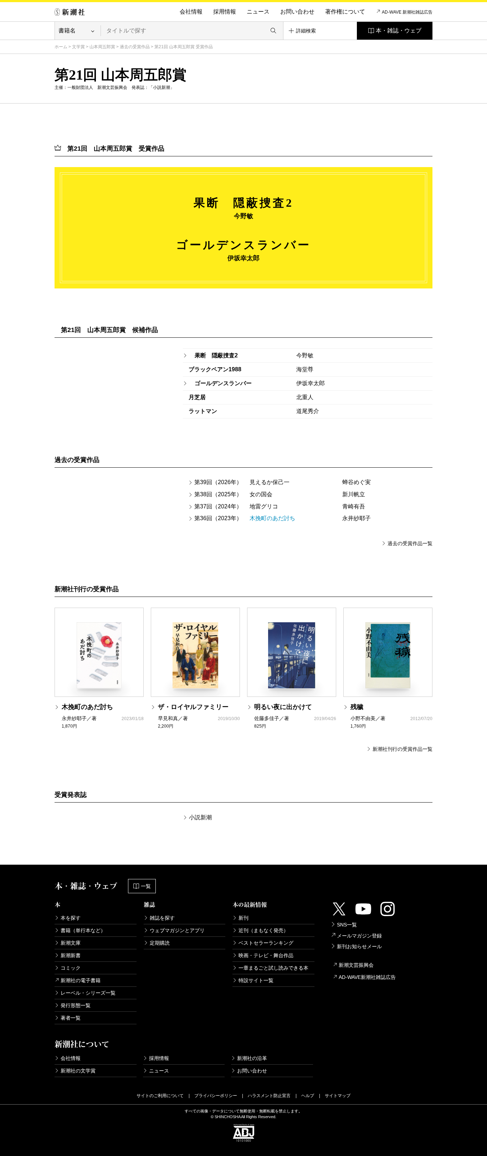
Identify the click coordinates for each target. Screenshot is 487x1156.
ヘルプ (307, 1095)
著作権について (345, 12)
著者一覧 (71, 1018)
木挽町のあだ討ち (272, 518)
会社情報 (191, 12)
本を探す (71, 918)
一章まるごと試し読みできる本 (273, 968)
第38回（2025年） (218, 494)
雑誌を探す (162, 918)
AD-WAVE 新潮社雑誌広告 (407, 12)
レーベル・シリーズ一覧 (88, 993)
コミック (71, 968)
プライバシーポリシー (215, 1095)
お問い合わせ (297, 12)
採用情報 (224, 12)
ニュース (258, 12)
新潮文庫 (71, 943)
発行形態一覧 (76, 1005)
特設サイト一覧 (256, 980)
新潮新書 (71, 955)
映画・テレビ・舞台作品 (266, 955)
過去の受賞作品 (135, 46)
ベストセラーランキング (266, 943)
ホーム (61, 46)
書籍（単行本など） (83, 930)
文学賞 (78, 46)
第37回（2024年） (218, 506)
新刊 (243, 918)
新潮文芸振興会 (356, 965)
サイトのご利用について (160, 1095)
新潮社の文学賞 (78, 1071)
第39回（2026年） (218, 482)
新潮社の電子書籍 (81, 980)
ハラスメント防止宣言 (269, 1095)
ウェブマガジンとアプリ (177, 930)
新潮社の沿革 (252, 1058)
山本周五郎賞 (102, 46)
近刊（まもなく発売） (263, 930)
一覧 (146, 886)
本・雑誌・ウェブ (398, 30)
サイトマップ (337, 1095)
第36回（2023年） (218, 518)
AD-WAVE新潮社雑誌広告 (367, 977)
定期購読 (160, 943)
